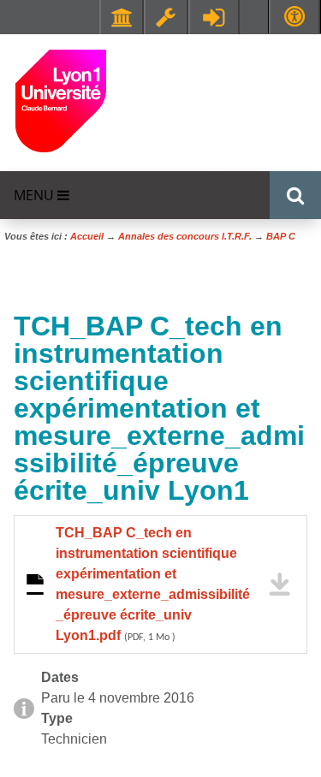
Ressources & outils (166, 17)
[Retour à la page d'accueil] (60, 99)
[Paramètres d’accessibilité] (294, 16)
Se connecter (214, 17)
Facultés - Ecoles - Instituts (121, 17)
